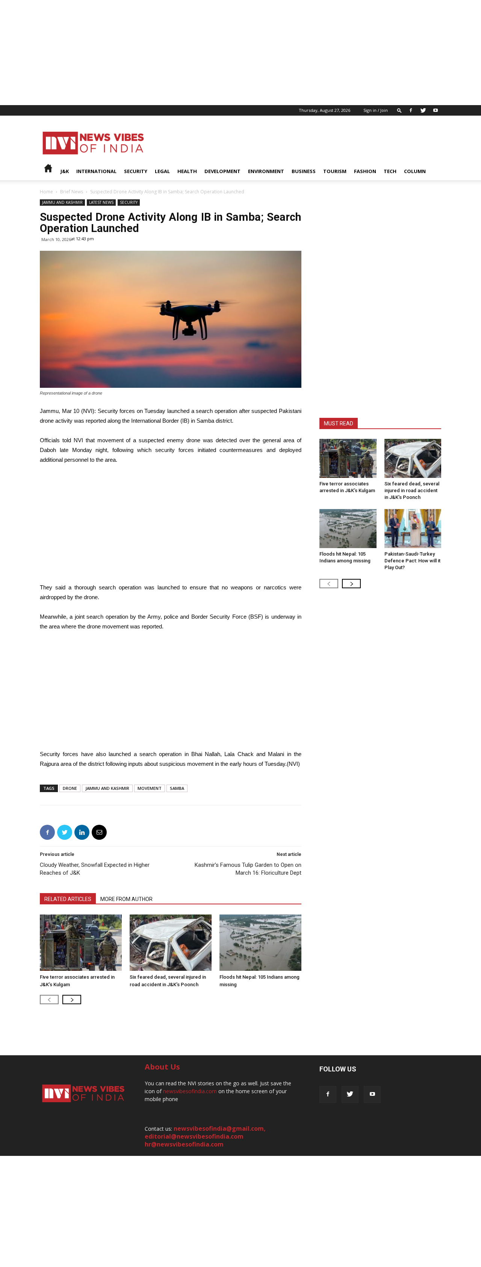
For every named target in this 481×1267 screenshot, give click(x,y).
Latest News (101, 202)
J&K (65, 171)
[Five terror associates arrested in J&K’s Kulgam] (81, 942)
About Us (162, 1067)
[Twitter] (423, 110)
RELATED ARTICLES (67, 899)
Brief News (71, 191)
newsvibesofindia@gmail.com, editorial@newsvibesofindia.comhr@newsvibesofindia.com (205, 1136)
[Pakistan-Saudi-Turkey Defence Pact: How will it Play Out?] (413, 528)
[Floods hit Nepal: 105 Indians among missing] (260, 942)
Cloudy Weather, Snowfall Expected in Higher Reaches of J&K (95, 869)
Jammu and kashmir (62, 202)
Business (304, 171)
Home (46, 191)
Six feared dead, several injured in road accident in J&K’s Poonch (411, 490)
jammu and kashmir (107, 788)
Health (187, 171)
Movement (150, 788)
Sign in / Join (375, 110)
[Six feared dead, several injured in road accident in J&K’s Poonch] (171, 942)
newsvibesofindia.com (190, 1091)
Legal (162, 171)
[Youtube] (435, 110)
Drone (70, 788)
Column (415, 171)
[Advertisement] (225, 52)
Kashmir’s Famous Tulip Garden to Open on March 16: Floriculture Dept (248, 869)
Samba (177, 788)
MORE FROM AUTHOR (126, 899)
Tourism (334, 171)
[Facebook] (410, 110)
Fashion (365, 171)
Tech (390, 171)
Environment (266, 171)
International (96, 171)
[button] (399, 110)
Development (222, 171)
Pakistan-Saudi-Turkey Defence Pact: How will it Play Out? (412, 560)
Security (135, 171)
